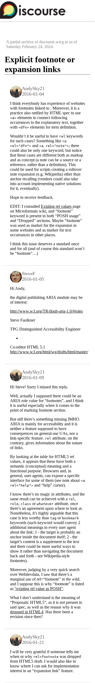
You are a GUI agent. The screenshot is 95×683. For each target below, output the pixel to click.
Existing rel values (56, 206)
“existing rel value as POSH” (39, 588)
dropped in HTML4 (26, 612)
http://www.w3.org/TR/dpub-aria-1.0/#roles (46, 311)
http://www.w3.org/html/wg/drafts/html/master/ (49, 352)
